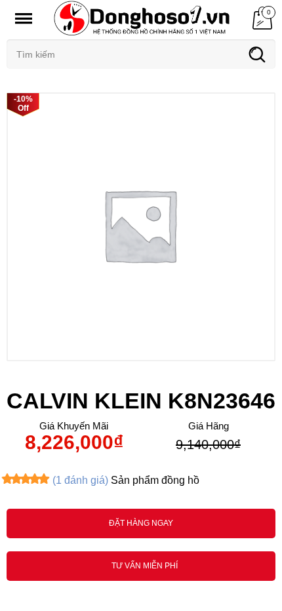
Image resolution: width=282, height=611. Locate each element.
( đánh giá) (80, 480)
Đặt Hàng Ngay (141, 523)
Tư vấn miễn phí (144, 565)
